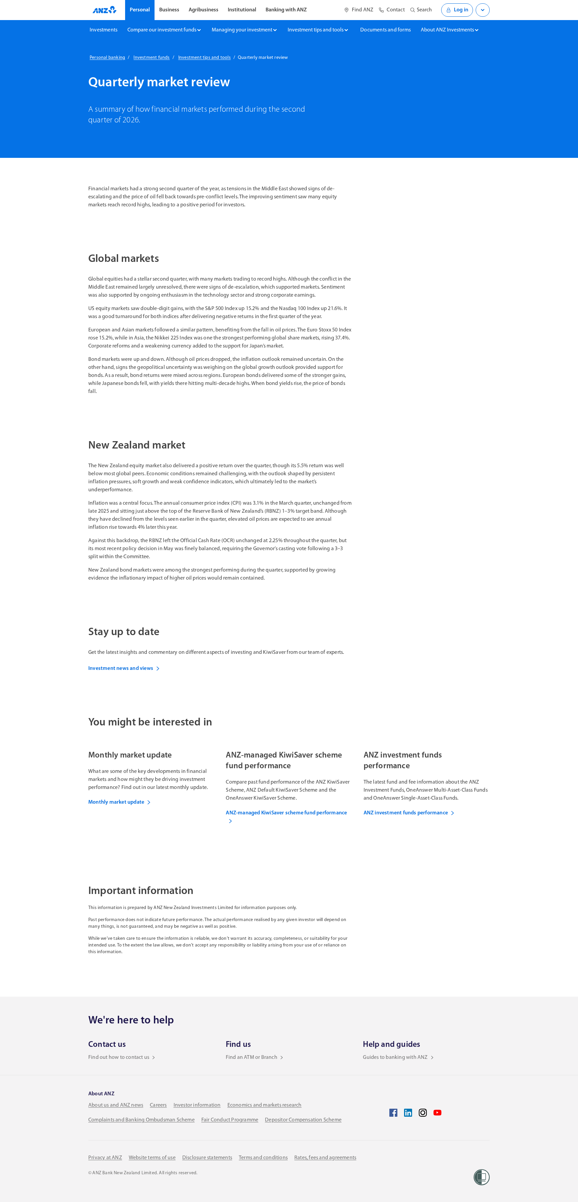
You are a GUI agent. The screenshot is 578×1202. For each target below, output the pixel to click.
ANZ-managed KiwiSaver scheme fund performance (286, 813)
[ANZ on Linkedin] (408, 1113)
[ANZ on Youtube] (438, 1113)
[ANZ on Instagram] (423, 1113)
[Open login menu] (483, 10)
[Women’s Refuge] (482, 1177)
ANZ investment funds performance (406, 813)
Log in (461, 10)
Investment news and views (120, 668)
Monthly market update (116, 802)
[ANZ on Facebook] (393, 1113)
